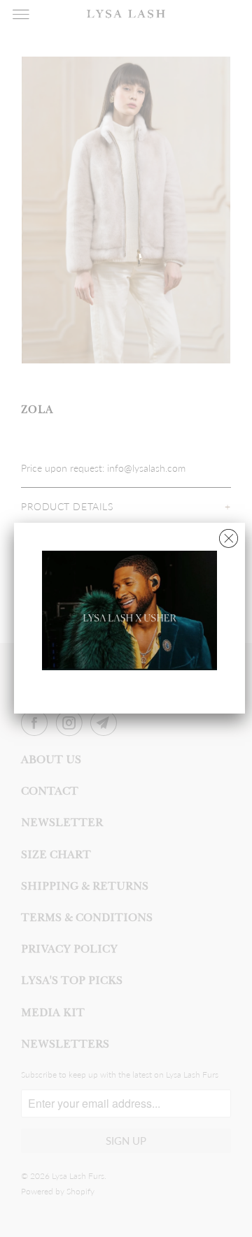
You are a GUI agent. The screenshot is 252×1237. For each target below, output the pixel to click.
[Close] (228, 535)
